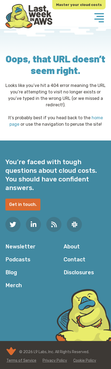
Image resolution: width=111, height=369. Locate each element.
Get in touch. (23, 204)
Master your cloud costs (79, 5)
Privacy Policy (55, 360)
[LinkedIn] (33, 224)
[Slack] (74, 224)
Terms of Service (21, 360)
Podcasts (17, 259)
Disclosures (79, 272)
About (72, 246)
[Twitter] (12, 224)
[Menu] (99, 18)
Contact (74, 259)
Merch (13, 285)
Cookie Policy (84, 360)
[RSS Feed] (53, 224)
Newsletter (20, 246)
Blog (11, 272)
